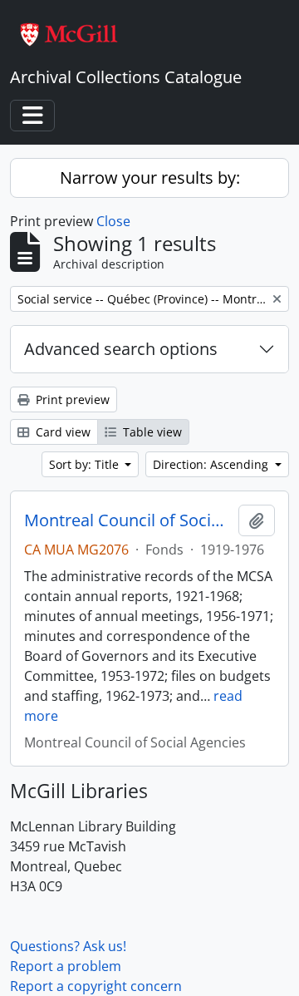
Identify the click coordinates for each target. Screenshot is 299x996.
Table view (151, 432)
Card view (61, 432)
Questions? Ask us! (68, 946)
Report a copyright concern (96, 986)
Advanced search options (121, 349)
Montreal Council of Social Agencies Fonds (128, 520)
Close (113, 221)
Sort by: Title (85, 464)
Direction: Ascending (212, 464)
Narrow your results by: (150, 177)
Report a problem (65, 966)
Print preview (71, 399)
